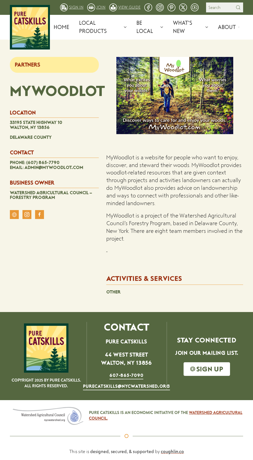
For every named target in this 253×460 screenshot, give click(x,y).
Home (61, 27)
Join (100, 7)
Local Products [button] (93, 27)
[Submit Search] (238, 7)
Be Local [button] (144, 27)
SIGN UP (209, 369)
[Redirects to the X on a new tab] (183, 7)
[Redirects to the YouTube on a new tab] (195, 7)
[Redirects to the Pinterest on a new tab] (171, 7)
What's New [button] (182, 27)
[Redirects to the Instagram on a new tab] (160, 7)
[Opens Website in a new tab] (14, 214)
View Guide (129, 7)
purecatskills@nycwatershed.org (126, 386)
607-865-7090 (126, 375)
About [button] (227, 27)
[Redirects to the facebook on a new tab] (148, 7)
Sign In (76, 7)
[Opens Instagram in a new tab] (26, 214)
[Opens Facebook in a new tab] (39, 214)
